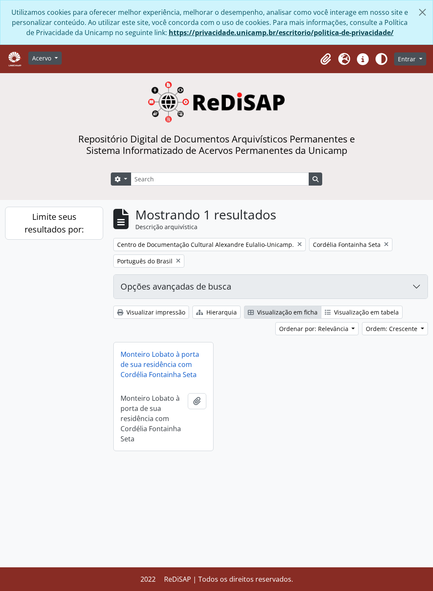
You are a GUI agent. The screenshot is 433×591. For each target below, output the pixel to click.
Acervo (42, 58)
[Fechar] (422, 12)
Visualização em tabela (365, 312)
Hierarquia (221, 312)
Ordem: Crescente (392, 329)
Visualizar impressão (155, 312)
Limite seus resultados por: (54, 223)
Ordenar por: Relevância (314, 329)
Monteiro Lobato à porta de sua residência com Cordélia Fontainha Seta (160, 364)
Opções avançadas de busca (176, 286)
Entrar (407, 59)
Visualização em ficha (286, 312)
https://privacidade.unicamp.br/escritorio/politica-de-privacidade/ (281, 32)
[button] (325, 59)
